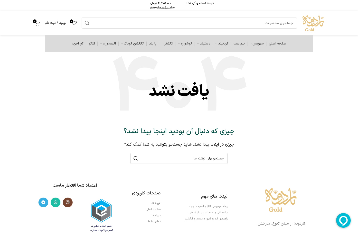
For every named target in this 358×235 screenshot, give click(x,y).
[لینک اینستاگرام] (68, 202)
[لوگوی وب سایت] (313, 23)
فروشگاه (155, 203)
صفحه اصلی (153, 209)
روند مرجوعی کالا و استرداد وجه (208, 206)
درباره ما (155, 215)
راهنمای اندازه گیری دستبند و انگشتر (206, 219)
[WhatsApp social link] (55, 202)
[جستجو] (135, 158)
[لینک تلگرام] (43, 202)
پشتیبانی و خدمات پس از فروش (208, 212)
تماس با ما (154, 221)
